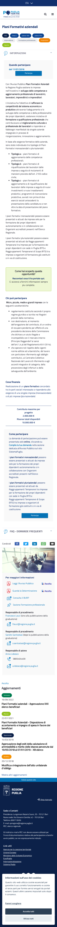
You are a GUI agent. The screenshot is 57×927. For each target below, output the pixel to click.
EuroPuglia (7, 858)
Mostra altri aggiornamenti (14, 774)
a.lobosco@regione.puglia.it (25, 666)
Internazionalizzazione (12, 861)
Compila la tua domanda (20, 445)
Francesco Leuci (13, 615)
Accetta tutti (28, 911)
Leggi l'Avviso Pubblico (22, 583)
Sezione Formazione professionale (29, 604)
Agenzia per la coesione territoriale (17, 849)
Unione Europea (9, 852)
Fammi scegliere (13, 903)
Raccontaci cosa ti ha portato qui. (28, 278)
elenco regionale (14, 826)
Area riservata (46, 799)
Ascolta (48, 583)
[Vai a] (11, 14)
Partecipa (28, 73)
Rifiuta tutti (29, 919)
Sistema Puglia (9, 864)
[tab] (28, 53)
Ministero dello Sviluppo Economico (17, 855)
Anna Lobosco (12, 654)
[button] (28, 3)
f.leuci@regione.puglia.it (23, 624)
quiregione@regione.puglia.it (21, 823)
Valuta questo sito (28, 779)
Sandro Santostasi (14, 634)
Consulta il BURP (21, 597)
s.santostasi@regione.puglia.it (26, 643)
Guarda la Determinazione (24, 590)
